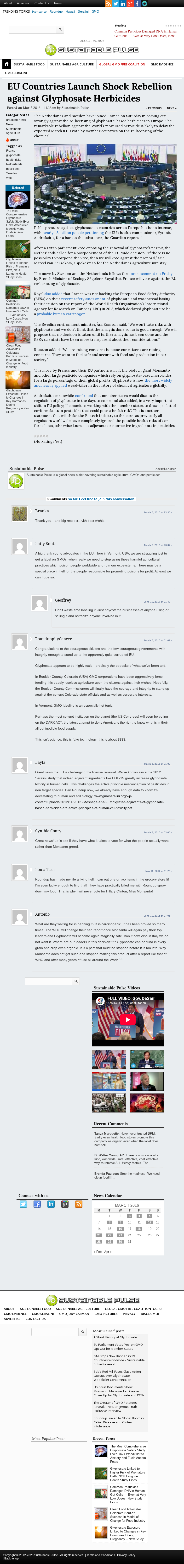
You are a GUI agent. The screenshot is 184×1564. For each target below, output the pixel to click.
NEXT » (172, 108)
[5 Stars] (47, 436)
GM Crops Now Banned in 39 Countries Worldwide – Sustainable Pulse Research (119, 1360)
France (10, 150)
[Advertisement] (91, 456)
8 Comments (57, 499)
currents (144, 3)
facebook (137, 3)
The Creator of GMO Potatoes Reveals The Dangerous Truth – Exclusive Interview (116, 1406)
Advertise (23, 3)
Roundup (56, 11)
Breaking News (16, 120)
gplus (130, 3)
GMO (95, 11)
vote (9, 178)
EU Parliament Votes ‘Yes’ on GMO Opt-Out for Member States (118, 1346)
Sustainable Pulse (75, 108)
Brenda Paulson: (106, 1173)
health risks (13, 159)
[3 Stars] (41, 436)
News (58, 3)
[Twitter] (23, 1204)
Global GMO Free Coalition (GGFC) (133, 1309)
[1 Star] (35, 436)
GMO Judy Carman (74, 1314)
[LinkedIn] (51, 1204)
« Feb (98, 1252)
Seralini (83, 11)
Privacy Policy (126, 1555)
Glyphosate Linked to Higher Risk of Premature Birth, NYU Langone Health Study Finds (17, 268)
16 (120, 1229)
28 (99, 1242)
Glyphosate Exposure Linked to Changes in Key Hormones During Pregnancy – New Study (17, 401)
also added (53, 294)
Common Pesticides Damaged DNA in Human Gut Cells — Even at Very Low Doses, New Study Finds (146, 36)
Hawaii (70, 11)
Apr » (108, 1252)
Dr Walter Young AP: (109, 1155)
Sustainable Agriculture (72, 64)
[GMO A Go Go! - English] (147, 1103)
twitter (115, 3)
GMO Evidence (162, 64)
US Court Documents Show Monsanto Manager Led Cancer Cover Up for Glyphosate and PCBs (119, 1391)
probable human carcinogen (61, 314)
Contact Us (41, 3)
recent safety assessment (83, 299)
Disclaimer (150, 1314)
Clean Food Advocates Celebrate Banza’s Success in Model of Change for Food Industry (17, 356)
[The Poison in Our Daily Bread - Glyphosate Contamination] (109, 1081)
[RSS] (79, 1204)
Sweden (11, 173)
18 (139, 1229)
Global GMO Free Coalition (122, 64)
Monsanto (39, 11)
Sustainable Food (29, 64)
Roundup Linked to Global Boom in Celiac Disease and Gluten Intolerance (119, 1422)
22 (109, 1235)
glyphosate (13, 155)
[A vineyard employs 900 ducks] (109, 1103)
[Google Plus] (65, 1204)
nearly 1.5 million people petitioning (73, 232)
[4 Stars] (44, 436)
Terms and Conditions (100, 1555)
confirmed (84, 395)
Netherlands (14, 164)
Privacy (129, 1314)
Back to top (11, 1558)
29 (109, 1242)
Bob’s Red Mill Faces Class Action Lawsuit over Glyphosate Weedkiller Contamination (117, 1375)
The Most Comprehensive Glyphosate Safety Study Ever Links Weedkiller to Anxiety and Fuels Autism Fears (17, 223)
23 (120, 1235)
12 (149, 1222)
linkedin (122, 3)
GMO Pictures (106, 1314)
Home (6, 64)
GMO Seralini (16, 73)
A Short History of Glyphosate (115, 1337)
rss (108, 3)
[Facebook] (37, 1204)
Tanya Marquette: (107, 1133)
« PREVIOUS (154, 108)
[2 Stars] (38, 436)
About (8, 3)
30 (120, 1242)
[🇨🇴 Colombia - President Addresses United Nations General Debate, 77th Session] (147, 1059)
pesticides (12, 169)
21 (99, 1235)
